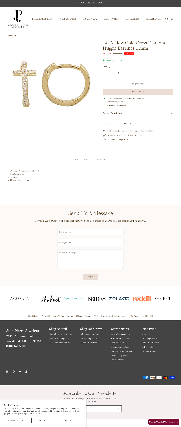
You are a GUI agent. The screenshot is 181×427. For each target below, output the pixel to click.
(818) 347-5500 (146, 316)
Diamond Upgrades (119, 355)
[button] (172, 19)
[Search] (166, 19)
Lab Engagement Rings (90, 334)
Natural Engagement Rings (60, 334)
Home (10, 36)
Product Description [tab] (83, 159)
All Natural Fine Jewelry (59, 343)
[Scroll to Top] (176, 413)
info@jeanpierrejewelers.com (115, 316)
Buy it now (138, 92)
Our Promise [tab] (101, 159)
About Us (146, 334)
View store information (116, 106)
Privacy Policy (38, 413)
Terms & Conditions (150, 343)
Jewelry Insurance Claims (122, 351)
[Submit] (118, 408)
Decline (68, 420)
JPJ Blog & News (149, 351)
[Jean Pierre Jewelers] (18, 19)
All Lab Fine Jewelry (88, 343)
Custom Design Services (121, 338)
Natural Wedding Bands (59, 338)
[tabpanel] (90, 175)
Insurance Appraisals (120, 347)
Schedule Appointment (120, 334)
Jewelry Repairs (118, 343)
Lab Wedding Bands (88, 338)
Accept (42, 420)
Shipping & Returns (150, 338)
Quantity (106, 66)
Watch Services (117, 360)
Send (90, 277)
